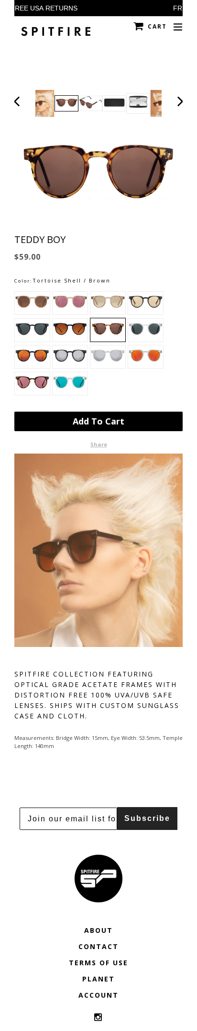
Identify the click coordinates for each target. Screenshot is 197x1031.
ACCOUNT (98, 995)
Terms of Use (98, 962)
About (98, 930)
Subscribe (147, 818)
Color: (23, 281)
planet (98, 978)
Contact (98, 946)
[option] (66, 103)
